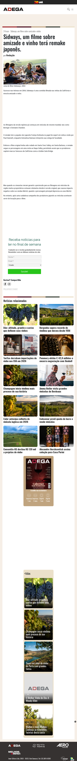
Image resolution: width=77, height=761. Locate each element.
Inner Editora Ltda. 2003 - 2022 (18, 758)
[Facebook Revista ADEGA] (5, 284)
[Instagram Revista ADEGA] (9, 284)
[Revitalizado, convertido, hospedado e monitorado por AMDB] (72, 758)
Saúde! (24, 271)
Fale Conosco (33, 758)
